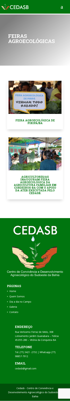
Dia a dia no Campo (20, 301)
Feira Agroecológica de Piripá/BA (35, 121)
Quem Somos (17, 296)
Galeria (13, 306)
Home (12, 291)
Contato (13, 312)
